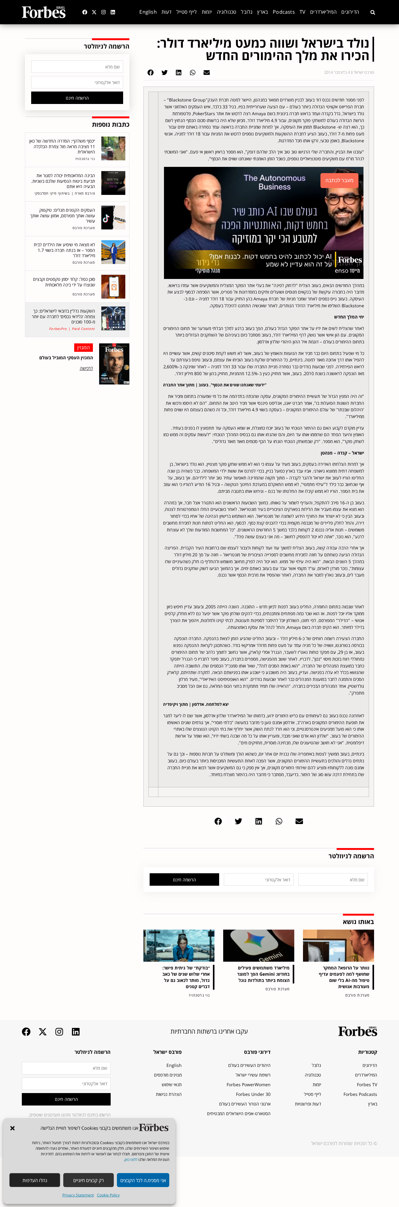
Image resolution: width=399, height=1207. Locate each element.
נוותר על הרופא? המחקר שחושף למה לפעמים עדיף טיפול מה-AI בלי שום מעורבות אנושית (344, 977)
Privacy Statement (78, 1195)
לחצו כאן (131, 1159)
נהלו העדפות (34, 1180)
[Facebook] (84, 12)
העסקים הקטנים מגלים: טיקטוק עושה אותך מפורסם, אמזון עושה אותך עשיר (62, 215)
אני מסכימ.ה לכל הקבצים (143, 1180)
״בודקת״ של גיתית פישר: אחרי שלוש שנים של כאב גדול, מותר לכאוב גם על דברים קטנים (186, 977)
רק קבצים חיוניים (88, 1180)
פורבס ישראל (167, 1052)
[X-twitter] (94, 12)
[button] (12, 1128)
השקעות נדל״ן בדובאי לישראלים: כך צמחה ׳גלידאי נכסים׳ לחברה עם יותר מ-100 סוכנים (63, 316)
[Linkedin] (112, 12)
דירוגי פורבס (257, 1052)
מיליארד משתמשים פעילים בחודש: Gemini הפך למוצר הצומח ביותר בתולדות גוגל (263, 974)
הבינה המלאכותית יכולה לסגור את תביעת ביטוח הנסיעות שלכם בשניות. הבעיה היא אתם (63, 180)
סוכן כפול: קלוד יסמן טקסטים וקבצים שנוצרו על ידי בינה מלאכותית (64, 282)
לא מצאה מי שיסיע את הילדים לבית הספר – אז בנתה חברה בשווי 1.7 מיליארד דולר (64, 250)
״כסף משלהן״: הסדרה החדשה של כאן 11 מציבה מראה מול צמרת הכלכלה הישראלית (62, 146)
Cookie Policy (108, 1195)
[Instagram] (103, 12)
